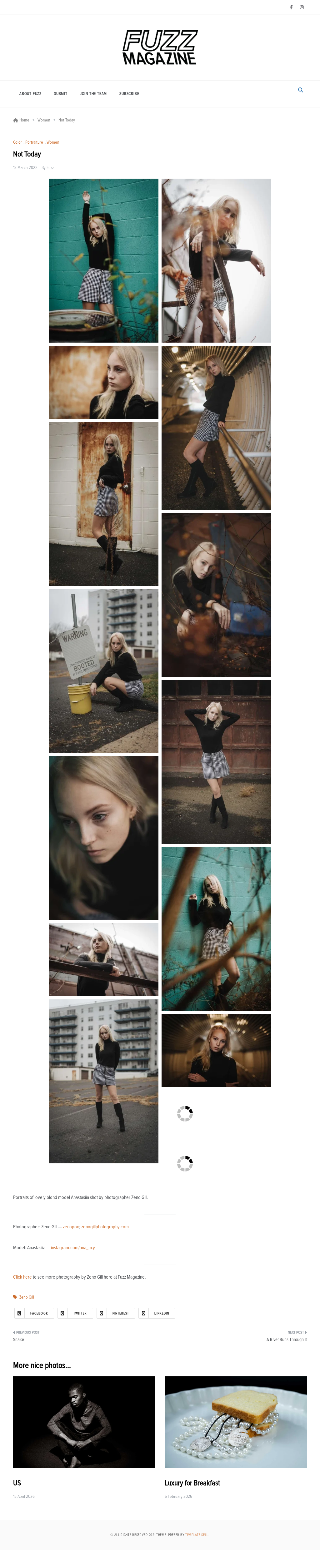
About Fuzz (30, 94)
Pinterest (120, 1313)
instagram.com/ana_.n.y (73, 1247)
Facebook (39, 1313)
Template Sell (196, 1535)
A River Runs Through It (287, 1339)
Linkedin (161, 1313)
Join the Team (93, 94)
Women (53, 142)
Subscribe (129, 94)
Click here (22, 1277)
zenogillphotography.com (105, 1226)
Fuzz (50, 168)
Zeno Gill (26, 1297)
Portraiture (34, 142)
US (17, 1483)
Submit (61, 94)
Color (17, 142)
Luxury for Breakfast (192, 1483)
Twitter (80, 1313)
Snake (18, 1339)
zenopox (71, 1226)
